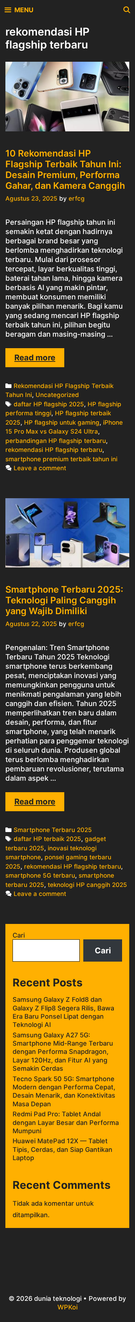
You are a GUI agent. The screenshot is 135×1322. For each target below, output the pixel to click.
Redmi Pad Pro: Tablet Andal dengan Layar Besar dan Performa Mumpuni (66, 1122)
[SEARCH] (127, 10)
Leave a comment (40, 468)
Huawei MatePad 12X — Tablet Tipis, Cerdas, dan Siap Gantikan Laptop (62, 1149)
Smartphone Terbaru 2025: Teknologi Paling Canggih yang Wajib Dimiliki (64, 600)
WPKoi (67, 1307)
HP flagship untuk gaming (61, 422)
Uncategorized (57, 394)
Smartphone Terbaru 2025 (53, 829)
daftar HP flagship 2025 (49, 404)
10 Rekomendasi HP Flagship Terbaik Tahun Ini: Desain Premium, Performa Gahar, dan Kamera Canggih (65, 169)
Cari (19, 935)
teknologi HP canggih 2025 (87, 884)
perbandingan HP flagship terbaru (55, 440)
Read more (39, 359)
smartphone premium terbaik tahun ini (61, 459)
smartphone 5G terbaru (40, 875)
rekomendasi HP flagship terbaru (53, 449)
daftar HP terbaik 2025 (47, 838)
